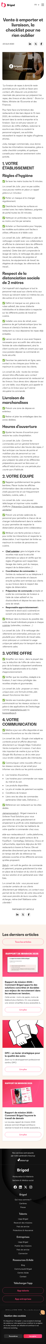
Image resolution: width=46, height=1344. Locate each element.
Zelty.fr (5, 865)
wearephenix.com (18, 709)
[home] (8, 4)
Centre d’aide (23, 1273)
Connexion (23, 1253)
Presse (23, 1207)
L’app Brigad (23, 1219)
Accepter (32, 1336)
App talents (23, 1290)
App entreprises (23, 1299)
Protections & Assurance (23, 1230)
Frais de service (23, 1226)
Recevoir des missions (23, 1223)
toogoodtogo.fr (9, 713)
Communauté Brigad (23, 1269)
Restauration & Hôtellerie (23, 1176)
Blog (23, 1265)
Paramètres (13, 1336)
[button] (36, 5)
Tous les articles (23, 942)
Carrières (23, 1203)
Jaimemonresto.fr (10, 813)
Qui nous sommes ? (23, 1200)
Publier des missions (23, 1246)
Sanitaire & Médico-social (23, 1180)
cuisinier (6, 625)
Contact (23, 1276)
